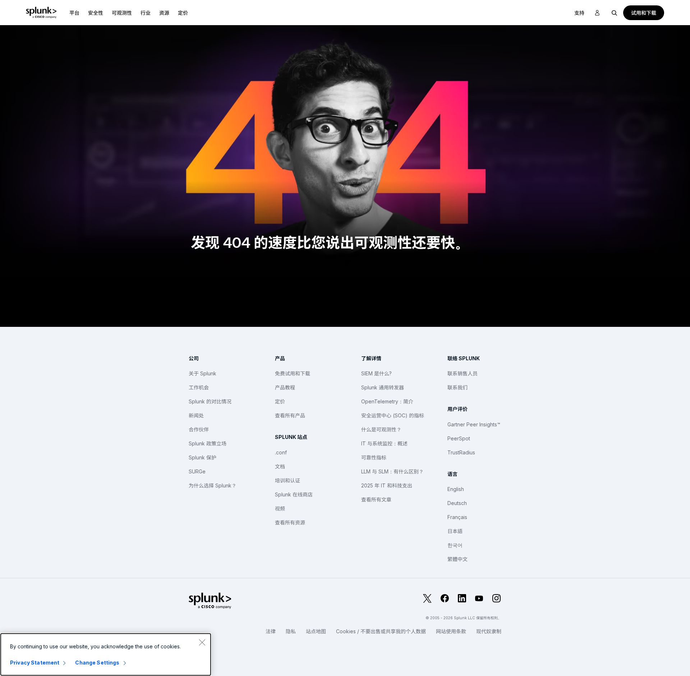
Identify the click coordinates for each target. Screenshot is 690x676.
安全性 (95, 13)
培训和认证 (287, 480)
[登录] (597, 13)
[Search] (614, 12)
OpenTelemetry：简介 (387, 401)
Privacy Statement (34, 662)
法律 (271, 631)
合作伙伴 (199, 429)
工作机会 (199, 387)
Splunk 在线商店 (294, 494)
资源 (164, 13)
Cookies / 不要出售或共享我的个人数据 (381, 631)
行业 (146, 13)
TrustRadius (461, 452)
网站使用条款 (451, 631)
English (455, 489)
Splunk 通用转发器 (382, 387)
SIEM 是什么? (376, 373)
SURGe (197, 471)
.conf (281, 452)
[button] (74, 12)
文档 (280, 466)
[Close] (202, 642)
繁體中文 (457, 559)
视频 (280, 508)
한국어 (455, 545)
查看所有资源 (290, 522)
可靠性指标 (373, 457)
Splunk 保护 (202, 457)
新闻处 (196, 415)
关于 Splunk (202, 373)
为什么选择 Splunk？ (212, 485)
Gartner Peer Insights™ (473, 424)
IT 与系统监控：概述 (384, 443)
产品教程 (285, 387)
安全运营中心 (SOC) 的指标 (392, 415)
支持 (579, 13)
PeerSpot (458, 438)
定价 (280, 401)
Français (457, 517)
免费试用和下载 (292, 373)
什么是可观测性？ (381, 429)
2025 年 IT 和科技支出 (386, 485)
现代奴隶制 (488, 631)
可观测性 (122, 13)
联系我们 (457, 387)
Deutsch (457, 503)
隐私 (291, 631)
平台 (74, 13)
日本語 (455, 531)
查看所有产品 (290, 415)
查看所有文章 (376, 499)
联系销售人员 (462, 373)
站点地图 (316, 631)
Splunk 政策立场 (207, 443)
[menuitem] (74, 12)
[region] (105, 654)
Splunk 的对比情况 (210, 401)
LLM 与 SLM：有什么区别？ (392, 471)
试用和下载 (643, 13)
